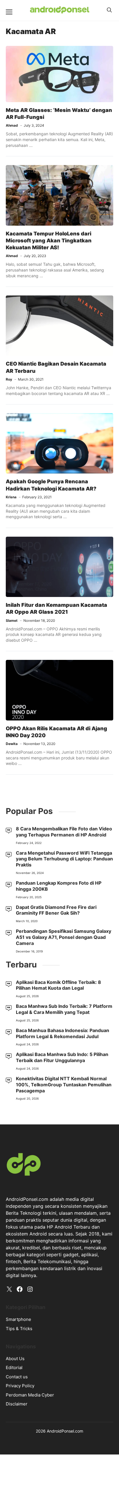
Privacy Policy (20, 1385)
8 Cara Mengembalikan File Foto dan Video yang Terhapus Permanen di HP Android (64, 832)
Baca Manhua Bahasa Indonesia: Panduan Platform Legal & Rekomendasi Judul (62, 1033)
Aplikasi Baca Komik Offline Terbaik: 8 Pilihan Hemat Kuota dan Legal (58, 985)
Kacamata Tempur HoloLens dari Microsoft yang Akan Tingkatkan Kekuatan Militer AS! (49, 241)
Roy (9, 379)
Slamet (12, 620)
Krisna (11, 497)
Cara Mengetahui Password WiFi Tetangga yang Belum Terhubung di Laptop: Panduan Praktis (64, 859)
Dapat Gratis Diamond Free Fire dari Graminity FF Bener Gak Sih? (56, 910)
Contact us (17, 1376)
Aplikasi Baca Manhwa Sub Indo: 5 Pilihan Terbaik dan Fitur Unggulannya (62, 1057)
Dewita (12, 744)
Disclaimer (16, 1404)
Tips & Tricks (19, 1328)
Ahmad (12, 125)
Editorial (14, 1367)
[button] (109, 10)
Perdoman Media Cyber (30, 1395)
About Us (15, 1358)
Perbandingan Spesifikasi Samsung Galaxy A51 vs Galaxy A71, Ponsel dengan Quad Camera (63, 937)
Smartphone (18, 1319)
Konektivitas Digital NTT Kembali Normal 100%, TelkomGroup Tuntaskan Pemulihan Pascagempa (63, 1085)
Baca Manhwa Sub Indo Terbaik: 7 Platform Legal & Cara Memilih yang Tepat (64, 1009)
